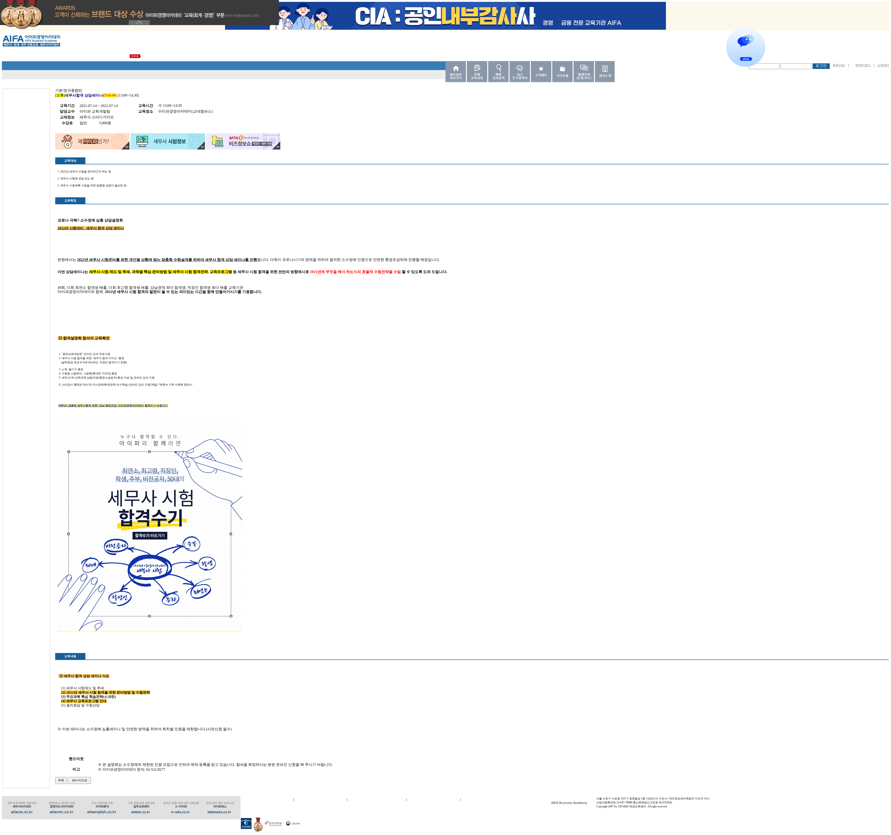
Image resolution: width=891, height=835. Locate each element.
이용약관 (320, 799)
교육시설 (433, 799)
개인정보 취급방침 (377, 799)
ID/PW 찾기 (863, 65)
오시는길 (487, 799)
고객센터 (883, 65)
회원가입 (839, 65)
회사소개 (267, 799)
